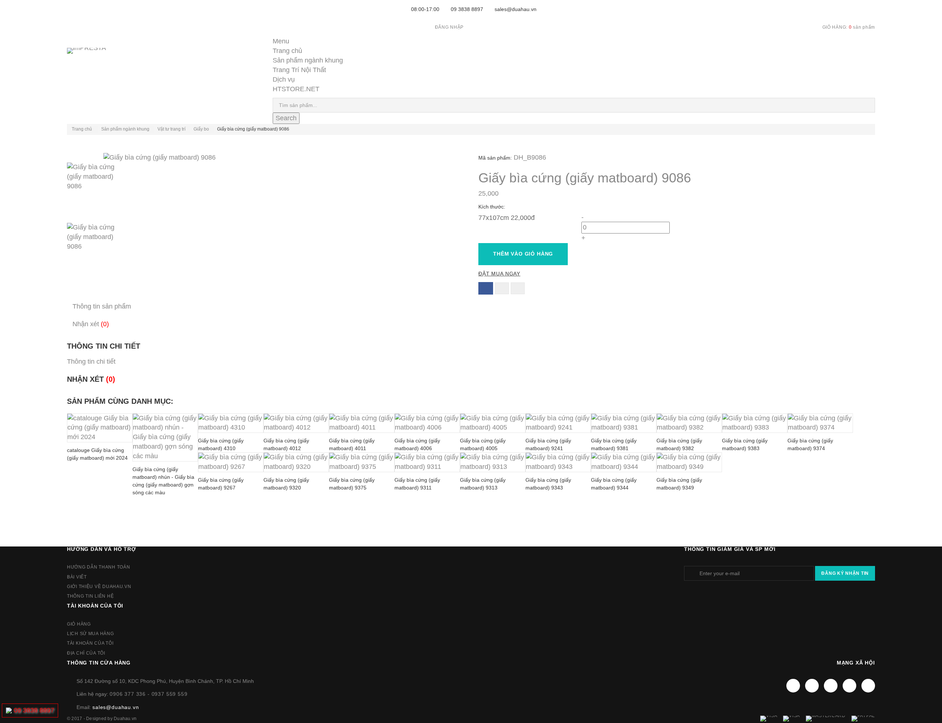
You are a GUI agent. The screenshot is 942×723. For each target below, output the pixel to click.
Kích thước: (492, 207)
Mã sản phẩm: (495, 158)
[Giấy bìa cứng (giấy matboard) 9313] (492, 462)
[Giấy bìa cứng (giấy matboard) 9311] (427, 462)
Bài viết (77, 577)
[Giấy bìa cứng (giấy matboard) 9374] (820, 423)
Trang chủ (287, 50)
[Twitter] (812, 685)
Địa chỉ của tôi (86, 653)
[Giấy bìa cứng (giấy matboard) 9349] (689, 462)
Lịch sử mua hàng (90, 633)
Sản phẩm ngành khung (308, 60)
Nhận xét (90, 324)
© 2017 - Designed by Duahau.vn (102, 718)
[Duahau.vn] (96, 58)
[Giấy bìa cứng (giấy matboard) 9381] (623, 423)
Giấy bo (201, 129)
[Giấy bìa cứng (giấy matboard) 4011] (361, 423)
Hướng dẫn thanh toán (98, 567)
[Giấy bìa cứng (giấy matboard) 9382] (689, 423)
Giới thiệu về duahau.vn (99, 586)
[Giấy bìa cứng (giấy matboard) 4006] (427, 423)
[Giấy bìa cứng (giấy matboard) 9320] (296, 462)
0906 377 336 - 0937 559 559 (149, 694)
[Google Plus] (849, 685)
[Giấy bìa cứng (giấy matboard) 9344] (623, 462)
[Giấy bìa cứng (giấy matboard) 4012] (296, 423)
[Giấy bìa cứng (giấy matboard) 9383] (754, 423)
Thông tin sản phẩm (101, 306)
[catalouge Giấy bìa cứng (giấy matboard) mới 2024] (99, 428)
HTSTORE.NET (296, 89)
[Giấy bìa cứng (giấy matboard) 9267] (230, 462)
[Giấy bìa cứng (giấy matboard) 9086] (265, 193)
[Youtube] (830, 685)
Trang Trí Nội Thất (299, 70)
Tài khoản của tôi (95, 606)
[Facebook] (793, 685)
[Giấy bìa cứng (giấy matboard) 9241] (558, 423)
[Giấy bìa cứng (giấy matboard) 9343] (558, 462)
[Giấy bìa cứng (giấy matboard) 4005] (492, 423)
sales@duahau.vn (515, 9)
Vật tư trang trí (171, 129)
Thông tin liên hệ (90, 596)
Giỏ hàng (79, 624)
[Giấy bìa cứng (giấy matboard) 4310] (230, 423)
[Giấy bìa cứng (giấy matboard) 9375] (361, 462)
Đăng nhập (449, 27)
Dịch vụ (284, 79)
